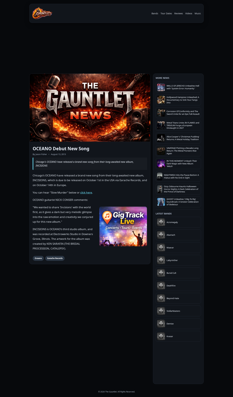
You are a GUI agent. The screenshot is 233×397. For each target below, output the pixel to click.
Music (198, 13)
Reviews (178, 13)
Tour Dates (166, 13)
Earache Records (55, 258)
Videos (188, 13)
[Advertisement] (116, 49)
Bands (155, 13)
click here (86, 192)
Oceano (38, 258)
